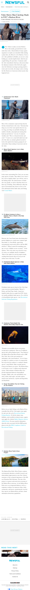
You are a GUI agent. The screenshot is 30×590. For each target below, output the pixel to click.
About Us (15, 565)
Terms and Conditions (15, 574)
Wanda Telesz (5, 21)
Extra (15, 519)
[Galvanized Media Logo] (15, 582)
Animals (5, 519)
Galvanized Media (12, 584)
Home (2, 6)
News (23, 519)
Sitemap (15, 568)
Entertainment (9, 6)
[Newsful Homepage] (15, 2)
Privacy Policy (15, 571)
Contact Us (15, 576)
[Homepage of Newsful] (15, 560)
